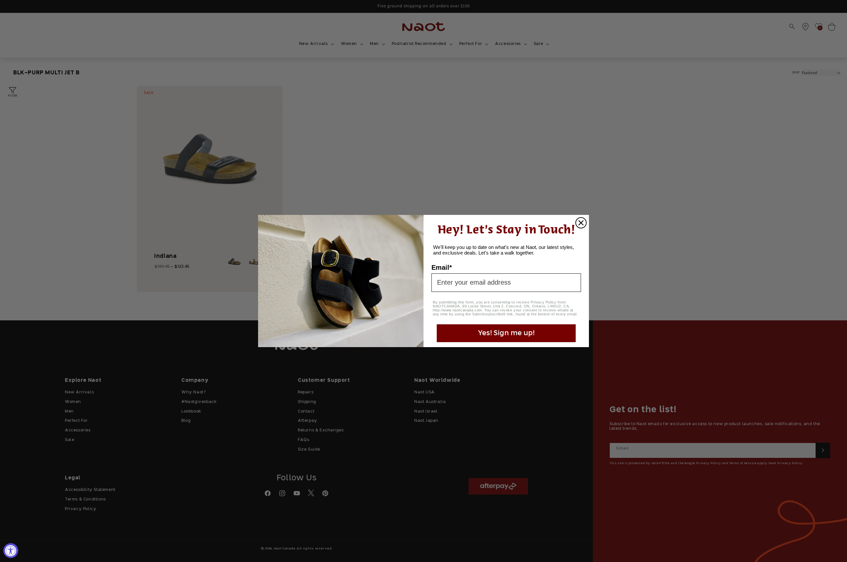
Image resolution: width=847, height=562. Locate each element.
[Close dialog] (581, 223)
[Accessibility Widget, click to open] (10, 550)
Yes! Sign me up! (506, 333)
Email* (441, 267)
